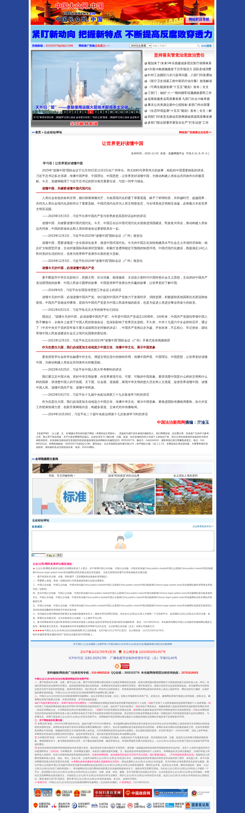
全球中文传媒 (62, 11)
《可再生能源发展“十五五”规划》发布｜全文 (178, 87)
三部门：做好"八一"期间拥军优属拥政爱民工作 (180, 93)
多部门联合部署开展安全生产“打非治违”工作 (178, 122)
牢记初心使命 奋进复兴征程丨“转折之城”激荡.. (59, 117)
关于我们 (77, 644)
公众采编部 (90, 644)
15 (137, 112)
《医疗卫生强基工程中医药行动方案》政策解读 (180, 81)
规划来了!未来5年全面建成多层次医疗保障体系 (180, 63)
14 (132, 112)
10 (111, 112)
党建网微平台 (176, 153)
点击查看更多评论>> (203, 526)
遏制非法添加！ (185, 498)
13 (126, 112)
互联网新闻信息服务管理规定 (91, 576)
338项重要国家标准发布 (62, 498)
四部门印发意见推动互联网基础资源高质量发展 (180, 116)
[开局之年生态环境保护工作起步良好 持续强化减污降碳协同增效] (122, 38)
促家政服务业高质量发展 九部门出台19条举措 (179, 98)
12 (121, 112)
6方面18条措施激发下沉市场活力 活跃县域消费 (179, 69)
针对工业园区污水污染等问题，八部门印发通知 (180, 75)
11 (116, 112)
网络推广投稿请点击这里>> (195, 132)
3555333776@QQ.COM (59, 45)
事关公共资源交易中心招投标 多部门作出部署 (179, 104)
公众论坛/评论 (53, 132)
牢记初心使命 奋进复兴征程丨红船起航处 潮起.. (114, 117)
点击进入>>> (102, 45)
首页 (38, 132)
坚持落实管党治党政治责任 (179, 55)
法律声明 (101, 644)
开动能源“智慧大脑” (124, 498)
